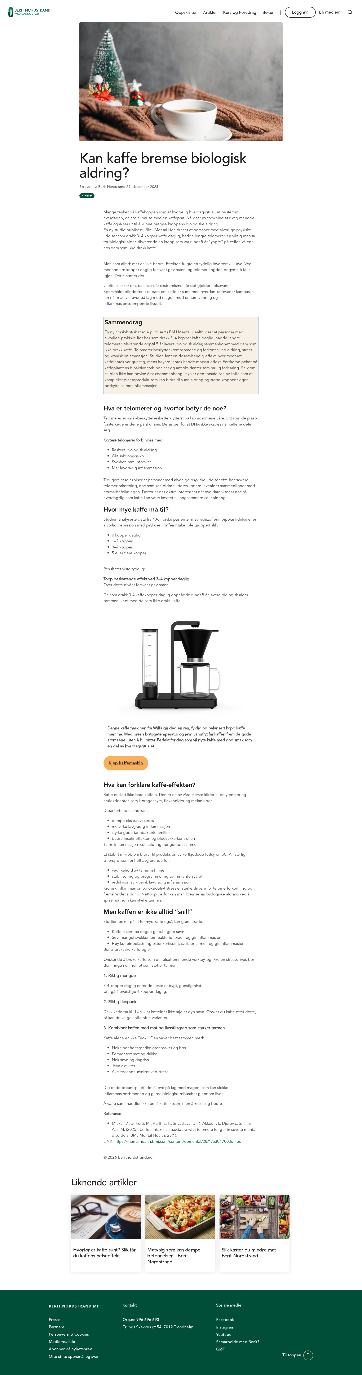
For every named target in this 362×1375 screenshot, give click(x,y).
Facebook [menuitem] (225, 1320)
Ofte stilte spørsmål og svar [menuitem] (74, 1356)
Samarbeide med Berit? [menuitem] (237, 1342)
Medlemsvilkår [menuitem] (62, 1342)
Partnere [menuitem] (57, 1327)
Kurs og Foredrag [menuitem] (239, 12)
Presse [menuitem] (55, 1320)
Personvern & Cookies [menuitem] (69, 1334)
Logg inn (300, 12)
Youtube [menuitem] (223, 1334)
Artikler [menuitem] (210, 12)
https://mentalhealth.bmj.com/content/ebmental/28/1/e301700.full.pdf (178, 1141)
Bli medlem (329, 12)
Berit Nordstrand (112, 187)
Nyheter (86, 195)
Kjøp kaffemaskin (126, 763)
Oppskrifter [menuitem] (186, 12)
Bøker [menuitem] (268, 12)
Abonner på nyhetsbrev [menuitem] (70, 1349)
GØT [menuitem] (220, 1349)
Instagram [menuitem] (225, 1327)
